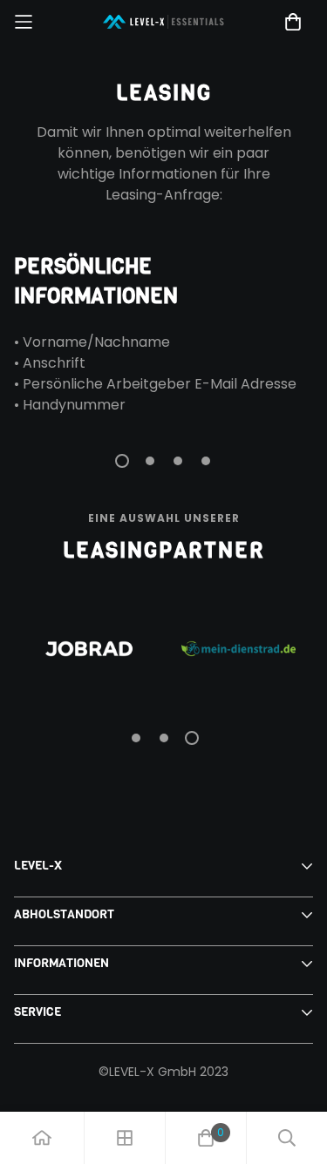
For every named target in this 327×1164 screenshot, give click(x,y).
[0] (206, 1138)
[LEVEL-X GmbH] (164, 21)
